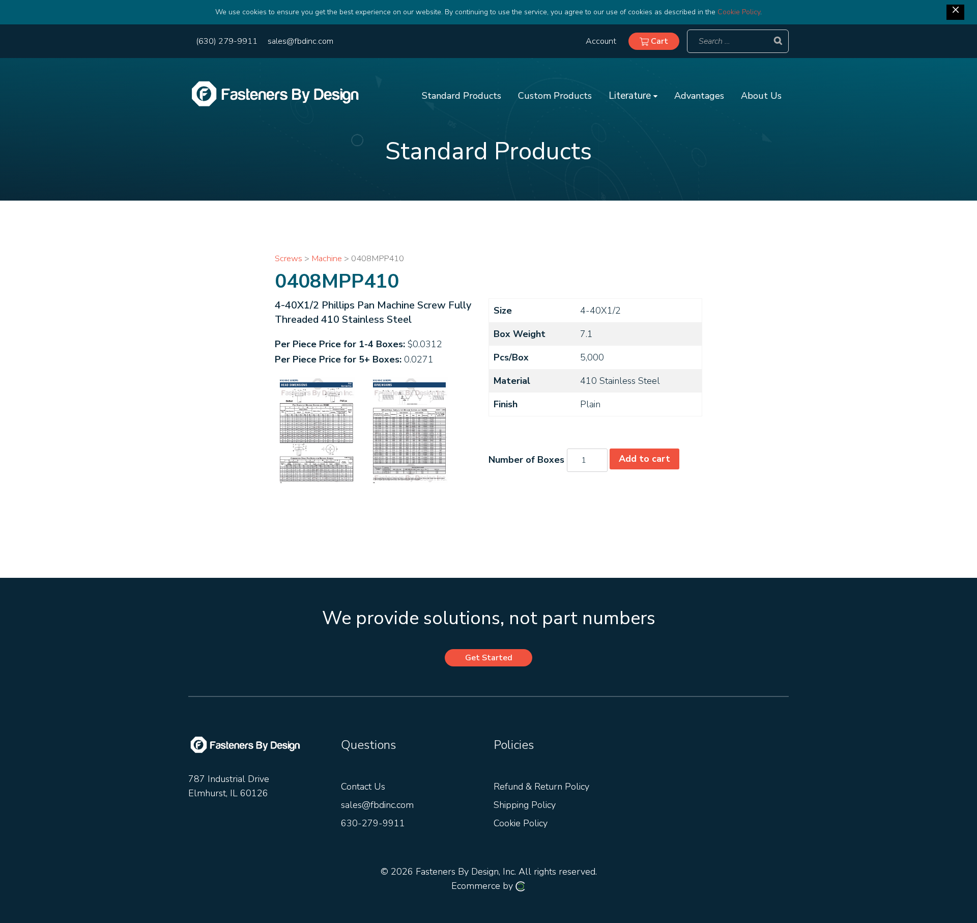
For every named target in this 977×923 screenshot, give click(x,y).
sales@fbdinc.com (300, 41)
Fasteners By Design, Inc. (466, 871)
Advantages (699, 96)
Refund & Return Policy (541, 786)
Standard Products (461, 96)
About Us (761, 96)
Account (601, 41)
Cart (658, 41)
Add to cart (644, 459)
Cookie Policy (738, 12)
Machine (326, 258)
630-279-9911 (373, 823)
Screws (288, 258)
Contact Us (363, 786)
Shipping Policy (525, 805)
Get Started (488, 657)
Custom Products (555, 96)
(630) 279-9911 (226, 41)
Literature (631, 95)
